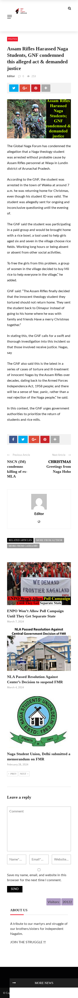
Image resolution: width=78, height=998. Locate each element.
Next (23, 773)
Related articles (20, 540)
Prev (13, 773)
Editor (11, 76)
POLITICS (12, 38)
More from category (23, 545)
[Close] (14, 983)
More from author (49, 540)
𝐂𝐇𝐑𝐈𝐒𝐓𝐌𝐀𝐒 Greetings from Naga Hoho (58, 467)
